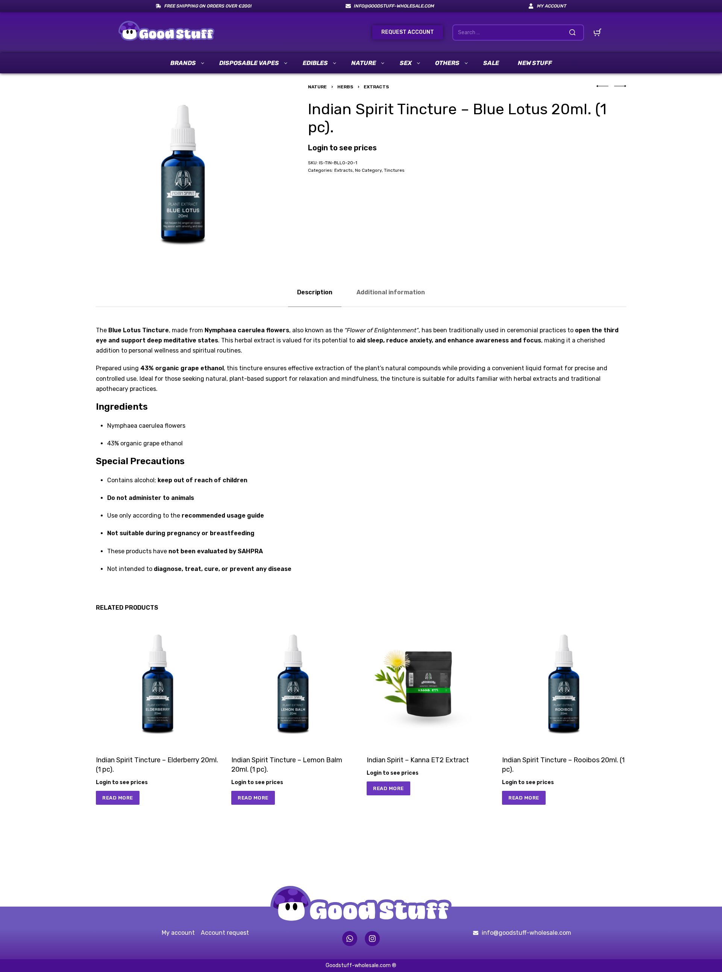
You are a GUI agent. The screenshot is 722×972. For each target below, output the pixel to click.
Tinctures (394, 170)
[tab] (314, 292)
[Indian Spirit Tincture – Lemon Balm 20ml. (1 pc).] (293, 682)
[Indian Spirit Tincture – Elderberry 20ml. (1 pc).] (158, 682)
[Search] (572, 32)
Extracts (376, 86)
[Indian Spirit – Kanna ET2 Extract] (429, 682)
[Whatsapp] (349, 938)
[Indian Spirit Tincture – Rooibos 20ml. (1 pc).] (564, 682)
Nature (317, 86)
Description (314, 292)
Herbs (345, 86)
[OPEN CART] (597, 32)
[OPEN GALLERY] (183, 172)
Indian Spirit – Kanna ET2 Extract (418, 760)
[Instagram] (372, 938)
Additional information (390, 292)
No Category (368, 170)
